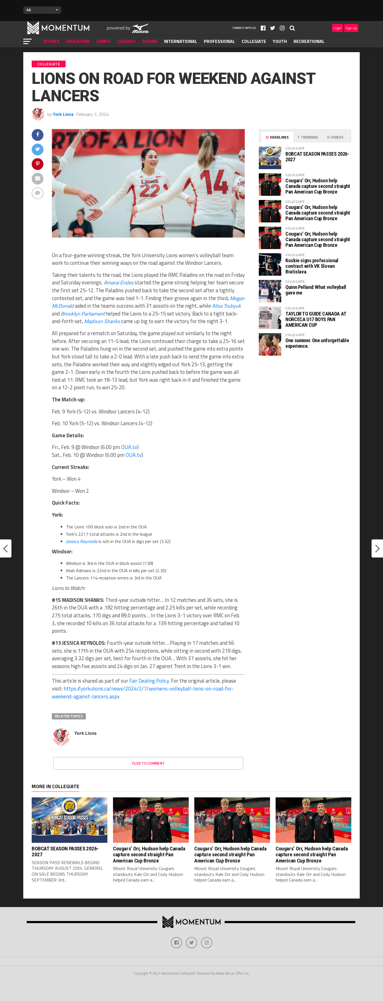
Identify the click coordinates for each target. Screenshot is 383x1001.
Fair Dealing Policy (149, 681)
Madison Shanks (102, 321)
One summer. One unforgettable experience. (317, 343)
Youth (280, 41)
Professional (219, 41)
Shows (149, 41)
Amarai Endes (118, 282)
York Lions (63, 114)
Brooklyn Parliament (83, 313)
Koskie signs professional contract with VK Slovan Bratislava (311, 266)
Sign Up (351, 28)
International (180, 41)
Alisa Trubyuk (226, 306)
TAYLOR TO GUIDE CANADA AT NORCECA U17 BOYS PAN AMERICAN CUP (315, 319)
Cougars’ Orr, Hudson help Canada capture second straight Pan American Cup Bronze (317, 186)
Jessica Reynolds (81, 541)
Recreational (309, 41)
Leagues (126, 41)
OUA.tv (129, 447)
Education (77, 41)
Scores (51, 41)
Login (337, 28)
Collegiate (254, 41)
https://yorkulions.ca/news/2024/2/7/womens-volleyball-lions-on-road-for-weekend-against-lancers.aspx (143, 692)
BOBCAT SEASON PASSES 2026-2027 (317, 156)
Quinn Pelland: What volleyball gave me (315, 290)
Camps (103, 41)
